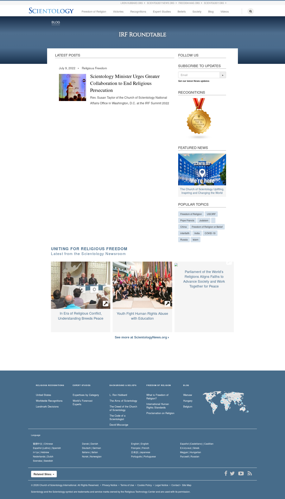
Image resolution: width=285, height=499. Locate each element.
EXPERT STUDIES (82, 385)
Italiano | (90, 452)
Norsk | (92, 456)
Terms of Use (127, 485)
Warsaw (187, 395)
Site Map (186, 485)
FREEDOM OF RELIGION (158, 385)
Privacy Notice (109, 485)
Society (197, 11)
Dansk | (90, 443)
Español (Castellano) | (196, 443)
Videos (224, 11)
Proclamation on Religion (160, 413)
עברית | (41, 452)
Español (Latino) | (47, 447)
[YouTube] (241, 473)
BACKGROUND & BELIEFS (123, 385)
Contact (175, 485)
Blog (211, 11)
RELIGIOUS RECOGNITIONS (50, 385)
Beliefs (182, 11)
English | (140, 443)
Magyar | (190, 452)
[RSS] (249, 473)
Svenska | (43, 460)
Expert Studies (162, 11)
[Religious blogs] (199, 118)
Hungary (188, 400)
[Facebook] (225, 473)
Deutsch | (91, 447)
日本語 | (140, 452)
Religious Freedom (94, 68)
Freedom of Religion (94, 11)
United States (43, 395)
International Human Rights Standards (157, 405)
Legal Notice (161, 485)
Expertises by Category (86, 395)
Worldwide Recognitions (49, 400)
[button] (223, 75)
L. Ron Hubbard (118, 395)
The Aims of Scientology (123, 400)
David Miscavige (119, 424)
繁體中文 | (43, 443)
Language (35, 435)
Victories (118, 11)
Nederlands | (43, 456)
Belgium (187, 406)
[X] (232, 473)
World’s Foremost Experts (82, 402)
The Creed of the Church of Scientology (123, 408)
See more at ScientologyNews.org (141, 337)
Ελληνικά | (189, 447)
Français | (140, 447)
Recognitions (138, 11)
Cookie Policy (144, 485)
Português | (143, 456)
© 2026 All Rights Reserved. (65, 485)
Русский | (189, 456)
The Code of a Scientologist (117, 417)
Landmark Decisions (47, 406)
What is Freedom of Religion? (157, 396)
